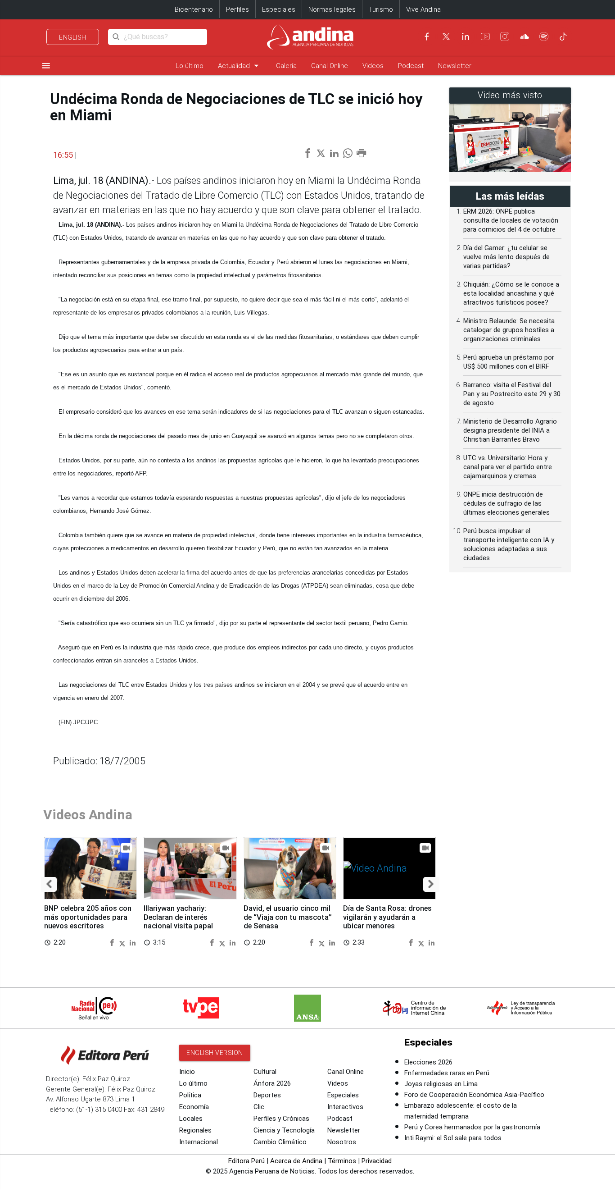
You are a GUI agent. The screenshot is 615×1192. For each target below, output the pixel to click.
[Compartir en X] (123, 942)
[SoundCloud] (525, 36)
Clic (258, 1107)
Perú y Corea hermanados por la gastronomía (472, 1127)
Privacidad (377, 1161)
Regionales (195, 1130)
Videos (373, 66)
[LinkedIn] (466, 36)
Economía (194, 1107)
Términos (342, 1161)
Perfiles (237, 9)
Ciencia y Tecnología (284, 1130)
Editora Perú (246, 1161)
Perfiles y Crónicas (281, 1118)
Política (190, 1095)
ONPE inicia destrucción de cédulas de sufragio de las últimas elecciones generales (506, 503)
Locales (191, 1118)
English (72, 37)
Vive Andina (423, 9)
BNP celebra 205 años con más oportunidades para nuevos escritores (87, 917)
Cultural (264, 1072)
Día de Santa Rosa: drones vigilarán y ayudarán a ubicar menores (387, 917)
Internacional (198, 1142)
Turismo (381, 9)
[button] (49, 884)
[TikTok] (563, 36)
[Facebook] (427, 36)
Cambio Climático (280, 1142)
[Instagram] (505, 36)
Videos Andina (87, 814)
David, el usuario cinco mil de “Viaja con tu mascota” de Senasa (288, 917)
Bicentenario (194, 9)
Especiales (278, 9)
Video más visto (510, 95)
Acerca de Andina (296, 1161)
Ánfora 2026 (272, 1083)
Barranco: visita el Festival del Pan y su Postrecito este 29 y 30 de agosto (512, 394)
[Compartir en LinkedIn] (132, 942)
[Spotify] (544, 36)
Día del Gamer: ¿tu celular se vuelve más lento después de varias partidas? (506, 257)
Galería (286, 66)
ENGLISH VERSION (214, 1052)
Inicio (187, 1072)
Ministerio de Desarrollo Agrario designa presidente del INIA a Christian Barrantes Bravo (510, 430)
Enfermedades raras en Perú (446, 1073)
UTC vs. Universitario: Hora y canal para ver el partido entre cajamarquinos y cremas (507, 467)
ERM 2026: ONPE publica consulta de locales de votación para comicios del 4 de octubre (510, 220)
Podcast (411, 66)
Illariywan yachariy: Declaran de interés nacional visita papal (178, 917)
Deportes (267, 1095)
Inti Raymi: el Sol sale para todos (453, 1138)
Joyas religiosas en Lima (441, 1084)
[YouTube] (485, 36)
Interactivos (345, 1107)
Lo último (189, 66)
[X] (446, 36)
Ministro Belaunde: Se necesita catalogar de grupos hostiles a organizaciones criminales (509, 330)
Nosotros (341, 1142)
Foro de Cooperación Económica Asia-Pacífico (474, 1095)
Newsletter (454, 66)
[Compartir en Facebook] (113, 942)
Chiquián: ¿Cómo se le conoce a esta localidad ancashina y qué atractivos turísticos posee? (511, 293)
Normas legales (332, 9)
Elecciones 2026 (428, 1062)
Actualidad (240, 65)
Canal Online (329, 66)
